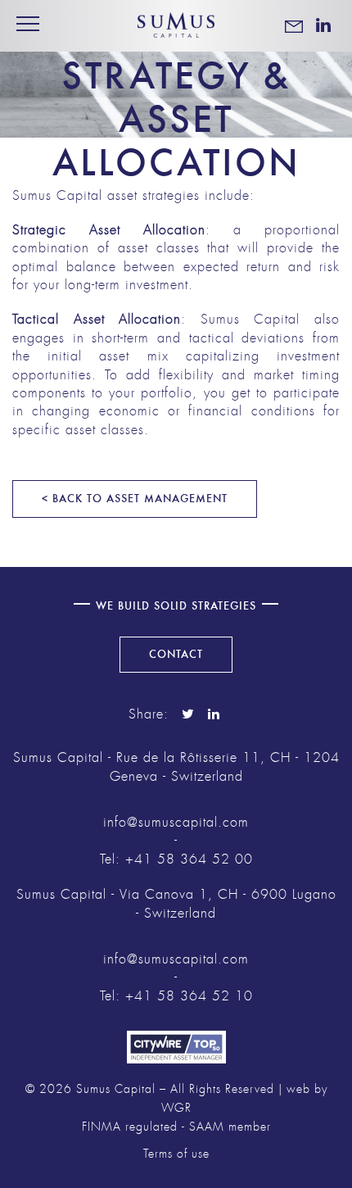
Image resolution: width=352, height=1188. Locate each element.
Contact (176, 654)
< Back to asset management (135, 499)
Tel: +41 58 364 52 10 (176, 996)
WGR (176, 1108)
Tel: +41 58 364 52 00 (176, 859)
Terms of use (176, 1154)
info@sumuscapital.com (176, 822)
